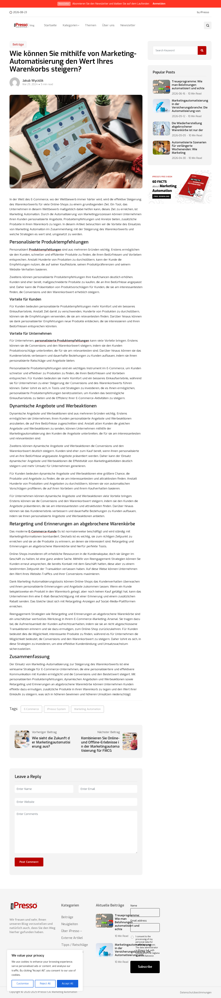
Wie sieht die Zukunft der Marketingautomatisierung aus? (51, 742)
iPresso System (56, 709)
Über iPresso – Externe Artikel (72, 934)
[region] (45, 970)
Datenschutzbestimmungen (196, 992)
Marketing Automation (87, 709)
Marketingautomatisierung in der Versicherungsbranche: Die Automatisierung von (190, 106)
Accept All (67, 983)
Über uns (108, 25)
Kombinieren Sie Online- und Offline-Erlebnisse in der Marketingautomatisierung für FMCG (100, 744)
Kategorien (70, 25)
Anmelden (159, 3)
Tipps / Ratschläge (74, 945)
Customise (23, 983)
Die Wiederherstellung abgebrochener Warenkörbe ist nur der (187, 127)
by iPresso (203, 12)
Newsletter (127, 25)
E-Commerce (31, 709)
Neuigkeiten (69, 924)
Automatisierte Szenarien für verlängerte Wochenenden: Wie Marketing (189, 148)
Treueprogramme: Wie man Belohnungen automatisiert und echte (188, 85)
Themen (90, 25)
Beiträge (18, 44)
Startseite (50, 25)
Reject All (45, 983)
